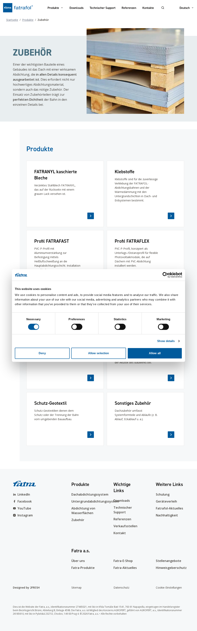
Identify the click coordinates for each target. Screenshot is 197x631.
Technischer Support (102, 8)
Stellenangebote (168, 561)
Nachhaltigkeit (167, 515)
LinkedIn (24, 494)
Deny (42, 353)
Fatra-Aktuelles (125, 568)
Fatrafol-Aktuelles (169, 508)
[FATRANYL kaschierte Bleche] (65, 194)
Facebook (25, 501)
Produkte (53, 8)
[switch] (76, 327)
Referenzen (129, 8)
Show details (166, 341)
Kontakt (120, 533)
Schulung (162, 494)
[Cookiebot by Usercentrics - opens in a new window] (165, 275)
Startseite (12, 20)
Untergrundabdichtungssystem (85, 501)
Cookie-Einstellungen (169, 587)
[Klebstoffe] (145, 194)
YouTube (24, 508)
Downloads (76, 8)
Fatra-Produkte (83, 568)
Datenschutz (121, 587)
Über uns (78, 561)
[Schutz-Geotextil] (65, 419)
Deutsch (184, 8)
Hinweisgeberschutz (170, 568)
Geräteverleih (166, 501)
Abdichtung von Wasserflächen (83, 510)
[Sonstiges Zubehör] (145, 419)
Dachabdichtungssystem (85, 494)
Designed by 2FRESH (26, 587)
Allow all (155, 353)
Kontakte (148, 8)
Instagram (25, 515)
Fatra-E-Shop (123, 561)
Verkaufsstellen (125, 526)
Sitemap (76, 587)
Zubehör (77, 520)
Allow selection (98, 353)
